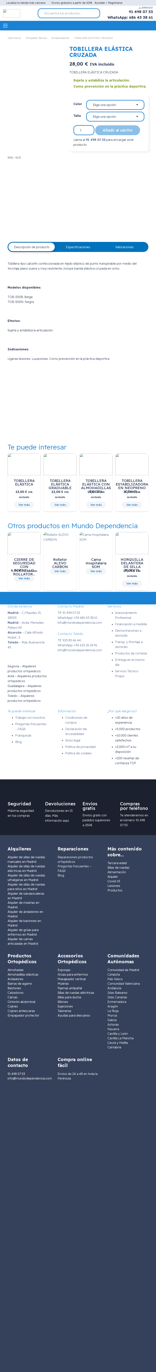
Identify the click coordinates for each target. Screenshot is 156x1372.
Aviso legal (72, 740)
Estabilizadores (60, 37)
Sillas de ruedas (118, 867)
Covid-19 (113, 881)
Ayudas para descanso (74, 1015)
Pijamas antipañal (70, 988)
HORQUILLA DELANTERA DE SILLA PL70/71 (132, 565)
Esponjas (64, 970)
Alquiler (112, 877)
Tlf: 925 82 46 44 (69, 640)
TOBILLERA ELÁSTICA (24, 482)
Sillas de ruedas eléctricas (76, 993)
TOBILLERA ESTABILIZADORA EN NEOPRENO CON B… (132, 486)
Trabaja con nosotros (30, 717)
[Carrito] (150, 25)
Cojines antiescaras (21, 1011)
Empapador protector (23, 1015)
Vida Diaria (14, 37)
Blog (18, 742)
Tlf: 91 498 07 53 (69, 613)
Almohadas (16, 970)
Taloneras (64, 1011)
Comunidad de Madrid (123, 970)
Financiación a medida (131, 624)
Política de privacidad (80, 747)
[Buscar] (95, 13)
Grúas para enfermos (73, 974)
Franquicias (23, 735)
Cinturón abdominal (21, 1002)
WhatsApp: (77, 618)
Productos (114, 890)
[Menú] (5, 25)
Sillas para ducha (69, 997)
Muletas (63, 983)
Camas (13, 997)
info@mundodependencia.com (80, 622)
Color (77, 104)
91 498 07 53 (95, 140)
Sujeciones (65, 1006)
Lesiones (113, 886)
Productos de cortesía (131, 653)
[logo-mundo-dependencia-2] (11, 13)
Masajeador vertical (72, 979)
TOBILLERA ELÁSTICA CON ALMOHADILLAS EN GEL (96, 486)
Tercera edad (117, 863)
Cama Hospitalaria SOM (96, 563)
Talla (77, 116)
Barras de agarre (20, 983)
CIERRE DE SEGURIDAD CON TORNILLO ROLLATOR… (24, 566)
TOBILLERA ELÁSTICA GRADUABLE (60, 484)
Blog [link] (61, 875)
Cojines (13, 1006)
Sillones (63, 1002)
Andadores (15, 979)
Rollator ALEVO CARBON (60, 563)
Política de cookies (78, 753)
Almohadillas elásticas (23, 974)
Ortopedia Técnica (36, 37)
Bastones (14, 988)
